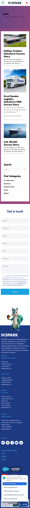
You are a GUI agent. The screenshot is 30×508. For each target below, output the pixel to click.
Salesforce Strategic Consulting (9, 450)
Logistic (21, 65)
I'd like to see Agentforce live (10, 487)
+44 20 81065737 (5, 366)
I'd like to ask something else (10, 498)
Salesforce (7, 183)
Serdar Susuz (7, 119)
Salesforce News (9, 187)
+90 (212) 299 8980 (6, 427)
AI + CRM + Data (9, 180)
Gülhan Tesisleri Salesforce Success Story (14, 53)
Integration (4, 456)
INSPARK (6, 65)
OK (15, 505)
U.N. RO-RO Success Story (11, 143)
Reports (6, 193)
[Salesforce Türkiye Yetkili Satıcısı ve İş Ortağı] (15, 3)
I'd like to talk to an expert (10, 483)
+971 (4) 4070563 (5, 405)
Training (3, 459)
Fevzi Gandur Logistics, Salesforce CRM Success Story (13, 100)
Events (6, 190)
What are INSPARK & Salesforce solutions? (14, 495)
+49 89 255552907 (6, 382)
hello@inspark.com (6, 368)
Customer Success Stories (14, 65)
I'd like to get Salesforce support (11, 491)
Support (3, 453)
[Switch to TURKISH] (26, 3)
